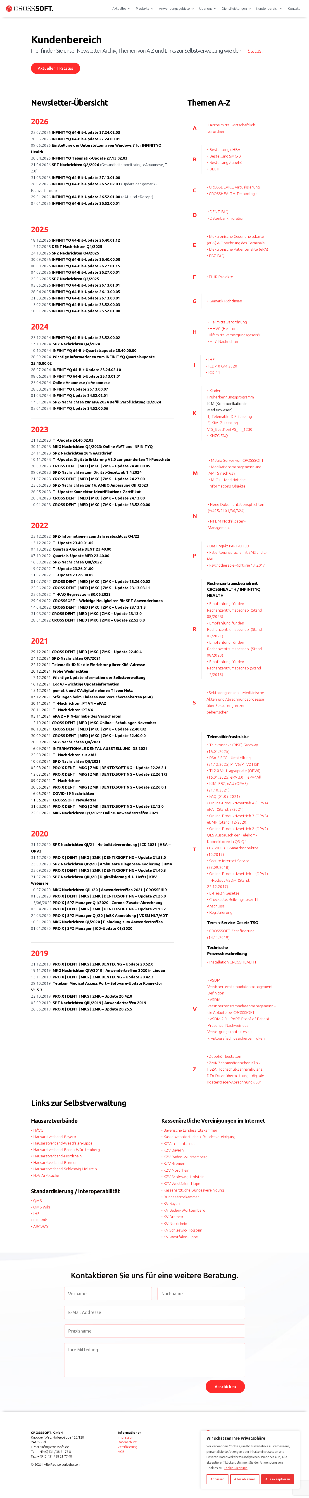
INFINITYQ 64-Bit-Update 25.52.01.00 (86, 311)
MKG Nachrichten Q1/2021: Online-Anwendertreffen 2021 (105, 813)
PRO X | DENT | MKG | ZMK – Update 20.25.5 (92, 1009)
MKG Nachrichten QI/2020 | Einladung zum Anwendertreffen (108, 922)
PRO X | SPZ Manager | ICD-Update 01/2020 (92, 928)
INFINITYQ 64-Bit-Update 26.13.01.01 (86, 285)
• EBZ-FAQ (215, 256)
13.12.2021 (42, 690)
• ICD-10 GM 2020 (221, 366)
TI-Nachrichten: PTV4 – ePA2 (79, 703)
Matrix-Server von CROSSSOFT (237, 460)
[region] (250, 1460)
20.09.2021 (42, 742)
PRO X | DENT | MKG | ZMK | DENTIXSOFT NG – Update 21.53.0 (109, 857)
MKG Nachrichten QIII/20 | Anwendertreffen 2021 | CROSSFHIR (110, 890)
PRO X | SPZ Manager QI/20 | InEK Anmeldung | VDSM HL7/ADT (110, 915)
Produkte (143, 8)
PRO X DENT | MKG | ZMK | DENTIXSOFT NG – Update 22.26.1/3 (110, 774)
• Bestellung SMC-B (224, 156)
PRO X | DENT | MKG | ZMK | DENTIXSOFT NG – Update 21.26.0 (109, 896)
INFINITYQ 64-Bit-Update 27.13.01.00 (86, 177)
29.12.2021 (41, 652)
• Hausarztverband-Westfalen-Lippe (62, 1143)
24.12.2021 (41, 658)
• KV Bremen (172, 1217)
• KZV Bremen (173, 1163)
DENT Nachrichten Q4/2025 (77, 246)
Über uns (205, 8)
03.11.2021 (42, 716)
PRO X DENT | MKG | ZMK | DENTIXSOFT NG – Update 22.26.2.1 (110, 767)
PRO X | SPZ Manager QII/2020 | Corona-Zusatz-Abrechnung (107, 902)
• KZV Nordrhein (175, 1170)
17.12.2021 (42, 677)
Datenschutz (127, 1442)
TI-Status (251, 51)
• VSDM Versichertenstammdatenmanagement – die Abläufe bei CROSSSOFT (241, 1006)
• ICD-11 (213, 372)
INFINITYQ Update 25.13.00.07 (80, 389)
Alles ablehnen (245, 1479)
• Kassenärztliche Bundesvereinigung (192, 1190)
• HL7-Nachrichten (223, 341)
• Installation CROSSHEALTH (231, 962)
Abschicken (225, 1386)
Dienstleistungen (234, 8)
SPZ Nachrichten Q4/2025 (75, 253)
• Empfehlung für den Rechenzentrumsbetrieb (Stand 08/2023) (234, 610)
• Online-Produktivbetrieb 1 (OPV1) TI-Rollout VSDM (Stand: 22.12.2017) (237, 880)
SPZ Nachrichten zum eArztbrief (82, 453)
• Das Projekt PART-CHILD (228, 546)
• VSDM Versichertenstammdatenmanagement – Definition (241, 986)
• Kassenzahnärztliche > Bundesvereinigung (198, 1137)
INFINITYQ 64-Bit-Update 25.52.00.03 (86, 304)
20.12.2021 (42, 671)
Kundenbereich (267, 8)
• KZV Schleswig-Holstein (182, 1177)
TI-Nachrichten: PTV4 (73, 710)
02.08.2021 (42, 767)
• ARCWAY (39, 1226)
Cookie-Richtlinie (235, 1468)
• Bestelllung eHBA (223, 149)
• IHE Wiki (39, 1220)
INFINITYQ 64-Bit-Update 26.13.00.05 (86, 292)
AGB (121, 1451)
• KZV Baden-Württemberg (184, 1157)
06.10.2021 (42, 729)
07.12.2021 (42, 697)
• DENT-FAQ (217, 212)
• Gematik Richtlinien (224, 301)
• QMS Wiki (40, 1207)
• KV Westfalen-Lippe (179, 1237)
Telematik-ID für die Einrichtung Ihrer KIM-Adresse (98, 664)
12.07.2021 (42, 774)
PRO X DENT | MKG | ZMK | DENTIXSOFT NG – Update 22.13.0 (108, 806)
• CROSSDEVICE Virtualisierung (233, 187)
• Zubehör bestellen (224, 1056)
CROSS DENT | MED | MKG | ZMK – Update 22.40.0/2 (99, 729)
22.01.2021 (42, 813)
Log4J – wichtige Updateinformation (86, 684)
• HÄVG (37, 1130)
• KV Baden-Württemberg (183, 1210)
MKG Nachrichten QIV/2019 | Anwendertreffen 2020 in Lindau (109, 970)
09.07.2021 (42, 780)
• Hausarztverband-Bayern (53, 1137)
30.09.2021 (42, 735)
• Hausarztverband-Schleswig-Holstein (64, 1169)
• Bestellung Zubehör (225, 162)
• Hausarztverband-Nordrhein (56, 1156)
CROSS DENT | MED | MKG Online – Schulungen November (104, 723)
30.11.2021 (42, 703)
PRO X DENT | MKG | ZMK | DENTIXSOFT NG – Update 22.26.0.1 (110, 787)
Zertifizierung (128, 1447)
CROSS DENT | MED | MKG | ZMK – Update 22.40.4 (97, 652)
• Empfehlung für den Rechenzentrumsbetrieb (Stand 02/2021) (234, 629)
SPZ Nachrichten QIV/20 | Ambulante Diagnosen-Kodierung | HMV (112, 864)
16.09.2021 (42, 748)
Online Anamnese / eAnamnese (81, 382)
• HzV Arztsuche (45, 1175)
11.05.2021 (42, 800)
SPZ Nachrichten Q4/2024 (76, 344)
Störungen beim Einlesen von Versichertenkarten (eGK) (103, 697)
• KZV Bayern (172, 1150)
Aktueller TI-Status (55, 68)
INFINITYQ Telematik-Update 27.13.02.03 (89, 158)
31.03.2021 (42, 806)
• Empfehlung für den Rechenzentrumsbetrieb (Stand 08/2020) (234, 648)
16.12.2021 (42, 684)
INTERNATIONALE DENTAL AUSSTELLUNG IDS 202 (99, 748)
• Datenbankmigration (226, 218)
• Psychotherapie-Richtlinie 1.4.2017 (236, 565)
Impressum (126, 1437)
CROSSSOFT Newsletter (74, 800)
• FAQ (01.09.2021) (223, 796)
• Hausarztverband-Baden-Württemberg (65, 1149)
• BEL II (213, 169)
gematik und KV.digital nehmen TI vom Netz (93, 690)
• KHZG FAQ (217, 435)
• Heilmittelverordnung (227, 322)
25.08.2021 (42, 755)
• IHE (210, 359)
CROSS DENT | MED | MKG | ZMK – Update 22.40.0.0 (99, 735)
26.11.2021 (42, 710)
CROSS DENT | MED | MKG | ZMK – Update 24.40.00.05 (102, 466)
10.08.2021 (42, 761)
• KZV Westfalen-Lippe (180, 1183)
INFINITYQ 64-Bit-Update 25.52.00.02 (86, 337)
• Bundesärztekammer (180, 1197)
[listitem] (154, 52)
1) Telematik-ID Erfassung (229, 416)
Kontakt (294, 8)
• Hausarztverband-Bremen (54, 1162)
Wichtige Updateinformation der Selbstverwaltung (99, 677)
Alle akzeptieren (277, 1479)
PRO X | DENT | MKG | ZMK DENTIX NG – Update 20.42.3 (103, 977)
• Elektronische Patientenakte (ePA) (237, 249)
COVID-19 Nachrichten (73, 793)
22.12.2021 (41, 664)
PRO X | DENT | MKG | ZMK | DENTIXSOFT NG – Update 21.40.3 (109, 870)
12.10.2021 (41, 723)
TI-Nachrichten (67, 780)
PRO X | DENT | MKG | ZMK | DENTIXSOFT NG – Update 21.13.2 (109, 909)
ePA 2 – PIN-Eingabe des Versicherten (87, 716)
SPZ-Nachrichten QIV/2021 (76, 658)
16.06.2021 (42, 793)
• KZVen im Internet (178, 1143)
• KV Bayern (171, 1203)
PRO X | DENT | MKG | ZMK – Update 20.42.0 (92, 996)
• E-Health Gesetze (223, 893)
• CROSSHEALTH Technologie (232, 193)
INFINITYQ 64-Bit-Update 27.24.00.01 (86, 139)
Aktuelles (119, 8)
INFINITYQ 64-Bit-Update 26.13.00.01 (86, 298)
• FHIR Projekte (220, 277)
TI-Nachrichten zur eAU (74, 755)
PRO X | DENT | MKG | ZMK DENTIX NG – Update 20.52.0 (103, 964)
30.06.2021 (42, 787)
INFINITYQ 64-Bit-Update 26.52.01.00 (86, 197)
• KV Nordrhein (174, 1223)
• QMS (36, 1201)
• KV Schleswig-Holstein (181, 1230)
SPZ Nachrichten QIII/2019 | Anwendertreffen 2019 (99, 1003)
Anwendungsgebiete (174, 8)
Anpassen (217, 1479)
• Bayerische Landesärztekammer (189, 1130)
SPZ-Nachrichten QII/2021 (77, 742)
